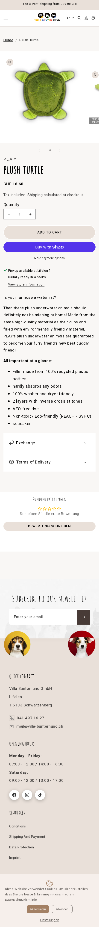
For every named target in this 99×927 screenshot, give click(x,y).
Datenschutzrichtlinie (21, 899)
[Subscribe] (83, 617)
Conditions (17, 826)
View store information (26, 284)
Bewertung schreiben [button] (49, 526)
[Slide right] (60, 150)
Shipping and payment (27, 836)
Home (8, 40)
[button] (79, 18)
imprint (14, 857)
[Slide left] (39, 150)
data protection (21, 847)
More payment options (49, 258)
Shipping (35, 195)
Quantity (11, 204)
